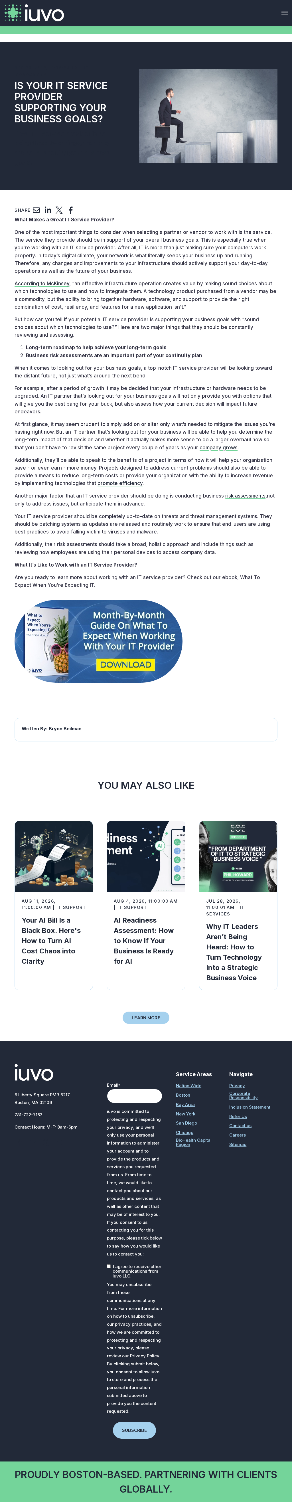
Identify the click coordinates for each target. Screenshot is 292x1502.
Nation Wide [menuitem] (188, 1085)
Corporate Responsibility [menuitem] (243, 1095)
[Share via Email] (36, 210)
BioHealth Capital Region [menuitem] (194, 1142)
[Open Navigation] (284, 13)
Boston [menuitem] (183, 1095)
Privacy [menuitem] (237, 1085)
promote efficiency (120, 483)
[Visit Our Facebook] (20, 1142)
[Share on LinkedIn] (48, 210)
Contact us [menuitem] (240, 1125)
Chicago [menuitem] (184, 1132)
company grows (219, 447)
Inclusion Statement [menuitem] (249, 1107)
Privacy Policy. (145, 1356)
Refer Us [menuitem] (238, 1116)
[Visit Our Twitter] (45, 1142)
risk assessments (245, 496)
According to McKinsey (42, 283)
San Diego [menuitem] (186, 1123)
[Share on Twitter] (59, 210)
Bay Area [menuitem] (185, 1104)
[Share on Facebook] (70, 210)
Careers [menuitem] (237, 1135)
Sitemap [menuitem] (237, 1144)
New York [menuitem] (185, 1114)
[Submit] (283, 96)
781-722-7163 (28, 1114)
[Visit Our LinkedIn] (32, 1142)
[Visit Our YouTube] (58, 1142)
